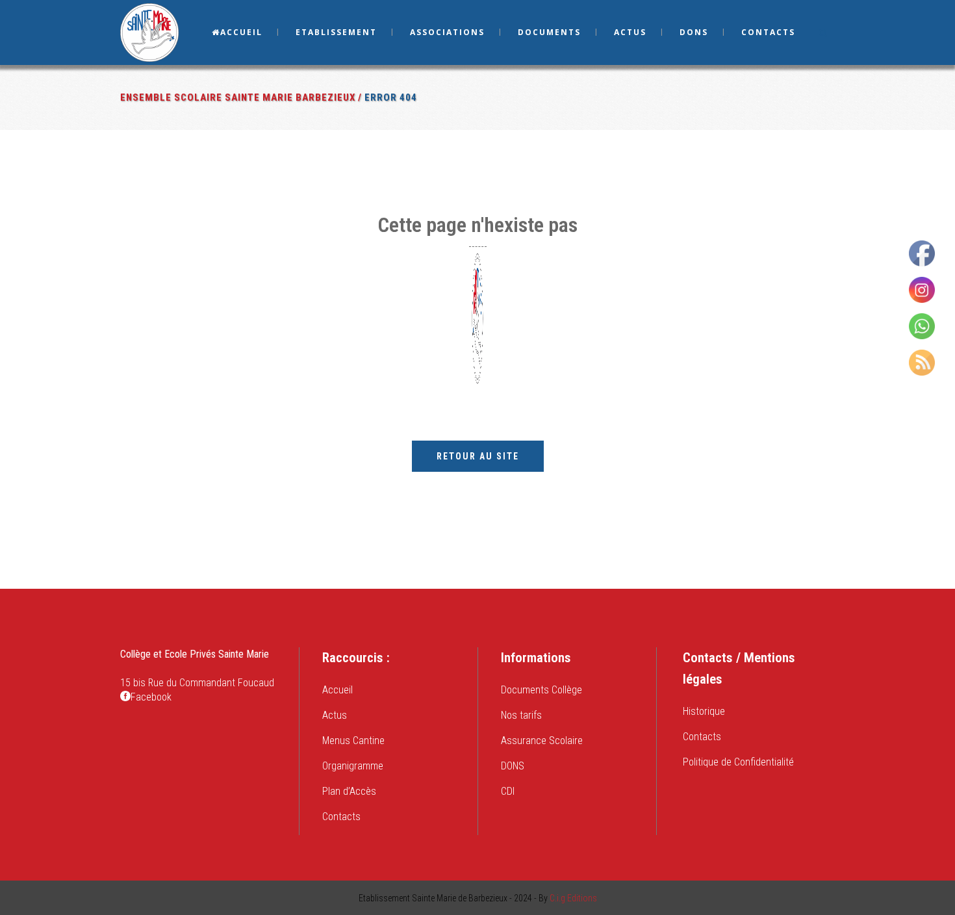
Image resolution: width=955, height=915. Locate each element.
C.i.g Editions (573, 898)
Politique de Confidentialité (738, 762)
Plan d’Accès (349, 791)
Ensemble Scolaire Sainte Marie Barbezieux (237, 97)
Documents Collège (541, 690)
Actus (334, 715)
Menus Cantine (353, 740)
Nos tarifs (521, 715)
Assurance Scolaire (542, 740)
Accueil (337, 690)
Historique (704, 711)
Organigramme (352, 766)
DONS (512, 766)
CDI (508, 791)
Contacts (341, 816)
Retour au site (478, 456)
